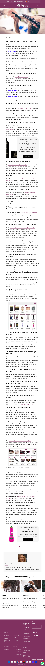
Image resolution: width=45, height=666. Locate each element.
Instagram (22, 569)
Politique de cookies (15, 645)
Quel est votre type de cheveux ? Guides (27, 656)
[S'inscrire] (39, 627)
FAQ (4, 624)
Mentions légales (16, 631)
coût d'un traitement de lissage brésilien (17, 165)
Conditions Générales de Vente (16, 635)
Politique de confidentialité (16, 641)
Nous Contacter (7, 627)
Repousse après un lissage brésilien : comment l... (10, 594)
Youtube (33, 569)
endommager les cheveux (27, 404)
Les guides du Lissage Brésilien (26, 628)
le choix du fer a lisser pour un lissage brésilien (20, 441)
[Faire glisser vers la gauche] (21, 613)
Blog (14, 624)
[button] (4, 5)
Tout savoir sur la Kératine (26, 651)
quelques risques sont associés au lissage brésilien (22, 228)
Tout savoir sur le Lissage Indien (26, 632)
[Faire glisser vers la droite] (23, 613)
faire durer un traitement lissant (24, 108)
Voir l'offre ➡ (28, 156)
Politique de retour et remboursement (17, 650)
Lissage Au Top (23, 664)
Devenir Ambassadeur (6, 645)
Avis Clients (6, 649)
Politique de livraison (17, 654)
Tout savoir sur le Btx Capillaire (26, 646)
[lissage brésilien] (22, 316)
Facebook (16, 569)
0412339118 (6, 635)
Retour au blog (23, 547)
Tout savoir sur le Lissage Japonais (26, 637)
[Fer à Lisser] (22, 457)
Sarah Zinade (8, 567)
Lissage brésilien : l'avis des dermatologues (29, 594)
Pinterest (27, 569)
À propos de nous (16, 627)
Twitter (37, 569)
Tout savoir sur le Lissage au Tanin (26, 642)
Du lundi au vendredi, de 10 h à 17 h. (7, 640)
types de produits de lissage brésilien (25, 293)
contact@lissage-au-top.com (7, 631)
